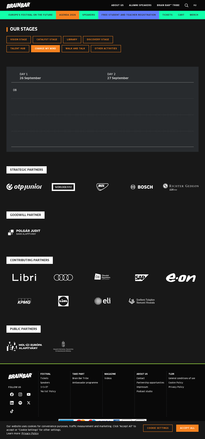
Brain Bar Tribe (80, 378)
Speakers (45, 383)
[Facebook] (11, 394)
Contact (141, 378)
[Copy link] (124, 29)
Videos (108, 378)
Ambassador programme (85, 383)
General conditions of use (182, 378)
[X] (28, 402)
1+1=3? (44, 387)
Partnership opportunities (150, 383)
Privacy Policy (176, 387)
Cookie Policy (176, 383)
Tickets (44, 378)
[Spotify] (20, 402)
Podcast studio (144, 391)
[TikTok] (11, 411)
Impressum (142, 387)
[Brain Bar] (19, 5)
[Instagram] (20, 394)
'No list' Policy (48, 391)
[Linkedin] (11, 402)
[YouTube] (28, 394)
